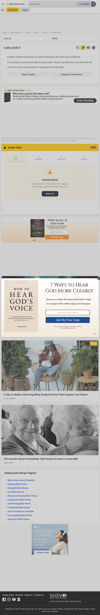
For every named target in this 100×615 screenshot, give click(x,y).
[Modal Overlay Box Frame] (50, 307)
